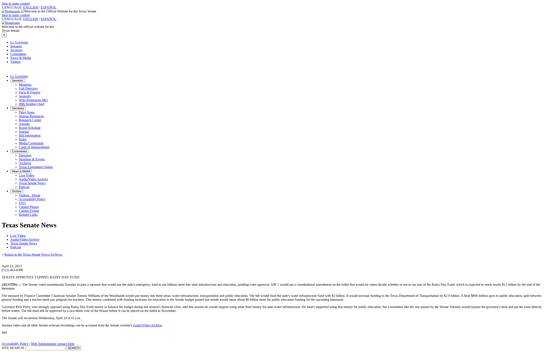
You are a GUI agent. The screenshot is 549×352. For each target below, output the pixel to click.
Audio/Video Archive (33, 179)
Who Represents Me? (33, 100)
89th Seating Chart (31, 104)
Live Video (26, 175)
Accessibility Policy (32, 199)
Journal (24, 131)
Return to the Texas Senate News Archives (33, 254)
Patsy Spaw (27, 112)
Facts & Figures (29, 92)
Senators (16, 46)
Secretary (16, 50)
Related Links (28, 214)
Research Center (30, 120)
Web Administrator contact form (52, 344)
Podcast (24, 187)
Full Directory (28, 88)
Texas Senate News (32, 183)
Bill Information (30, 135)
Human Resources (31, 116)
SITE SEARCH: (13, 348)
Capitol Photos (29, 207)
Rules (23, 139)
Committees (18, 54)
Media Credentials (31, 143)
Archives (25, 163)
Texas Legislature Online (36, 167)
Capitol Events (29, 211)
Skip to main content (16, 3)
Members (25, 84)
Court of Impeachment (34, 147)
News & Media (20, 58)
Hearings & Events (32, 159)
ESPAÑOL (48, 7)
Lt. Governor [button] (19, 76)
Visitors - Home (29, 195)
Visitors (15, 61)
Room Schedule (30, 128)
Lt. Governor (19, 42)
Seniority (25, 96)
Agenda (24, 124)
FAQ (22, 203)
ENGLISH (30, 7)
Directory (25, 155)
